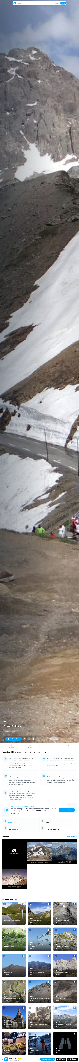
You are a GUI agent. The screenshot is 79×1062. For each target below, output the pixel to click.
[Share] (33, 739)
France (7, 722)
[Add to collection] (24, 739)
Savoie (10, 822)
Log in (63, 3)
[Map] (29, 739)
